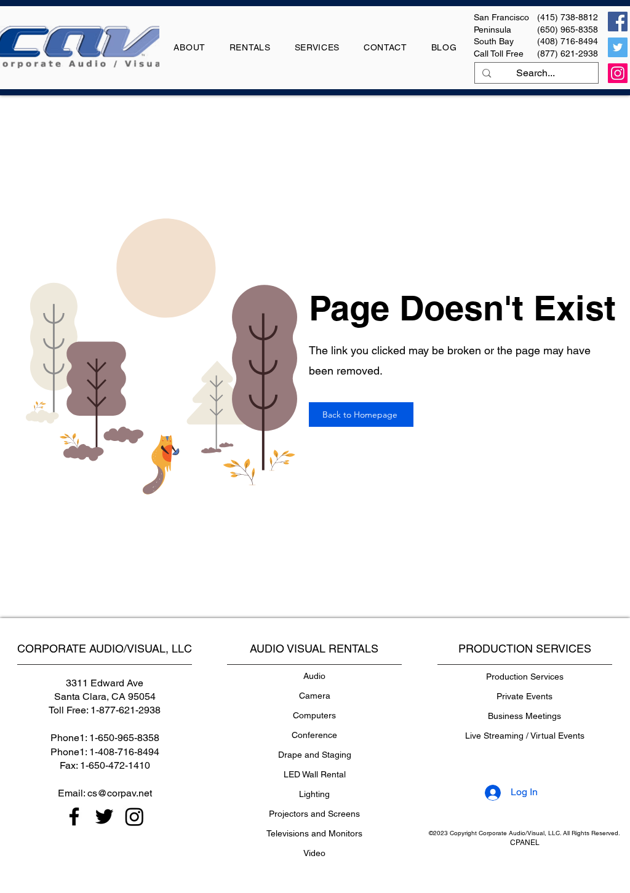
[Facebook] (618, 21)
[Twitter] (618, 47)
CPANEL (525, 842)
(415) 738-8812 (567, 17)
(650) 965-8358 (567, 29)
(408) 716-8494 (567, 41)
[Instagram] (618, 73)
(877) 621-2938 (567, 53)
